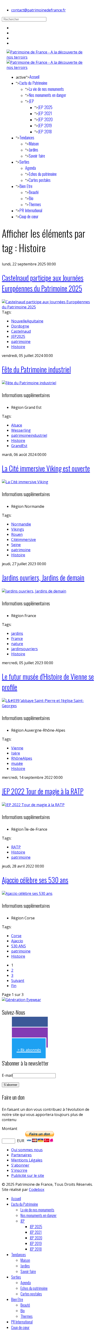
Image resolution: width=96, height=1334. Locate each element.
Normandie (21, 524)
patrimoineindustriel (29, 435)
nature (17, 643)
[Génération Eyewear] (21, 999)
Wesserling (21, 430)
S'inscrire (19, 1170)
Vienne (17, 748)
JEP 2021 (45, 113)
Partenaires (21, 1155)
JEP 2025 (45, 107)
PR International (30, 210)
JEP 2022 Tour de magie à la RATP (42, 791)
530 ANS (18, 946)
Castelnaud (21, 331)
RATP (16, 847)
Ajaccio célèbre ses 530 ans (35, 880)
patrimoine (21, 341)
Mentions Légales (26, 1160)
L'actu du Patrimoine (33, 83)
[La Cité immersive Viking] (25, 481)
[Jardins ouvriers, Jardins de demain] (34, 591)
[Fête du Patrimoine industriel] (29, 382)
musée (17, 763)
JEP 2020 (45, 119)
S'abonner (20, 1165)
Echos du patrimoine (43, 174)
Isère (15, 753)
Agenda (30, 168)
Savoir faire (37, 156)
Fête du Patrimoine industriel (36, 369)
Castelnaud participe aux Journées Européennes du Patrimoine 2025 (42, 282)
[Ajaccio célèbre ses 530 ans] (27, 893)
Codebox (36, 1189)
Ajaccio (17, 940)
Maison (34, 144)
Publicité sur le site (27, 1175)
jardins (17, 633)
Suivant (17, 980)
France (17, 638)
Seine (16, 544)
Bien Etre (25, 186)
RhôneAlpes (21, 758)
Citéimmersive (23, 539)
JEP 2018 (45, 131)
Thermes (35, 204)
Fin (13, 985)
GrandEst (19, 445)
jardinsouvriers (24, 648)
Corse (16, 935)
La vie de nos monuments (46, 89)
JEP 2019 (45, 125)
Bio (31, 198)
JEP (31, 101)
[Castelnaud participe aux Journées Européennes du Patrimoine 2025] (48, 307)
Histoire (18, 346)
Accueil (34, 77)
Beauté (34, 192)
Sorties (24, 162)
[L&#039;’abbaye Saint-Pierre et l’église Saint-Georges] (48, 705)
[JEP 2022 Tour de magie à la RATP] (33, 804)
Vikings (17, 529)
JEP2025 (18, 336)
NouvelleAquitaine (27, 321)
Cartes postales (40, 180)
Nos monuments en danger (47, 95)
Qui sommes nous (27, 1149)
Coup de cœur (28, 216)
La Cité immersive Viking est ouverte (46, 468)
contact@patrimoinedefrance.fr (38, 10)
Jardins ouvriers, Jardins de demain (43, 577)
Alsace (16, 425)
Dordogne (20, 326)
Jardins (33, 150)
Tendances (26, 137)
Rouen (17, 534)
